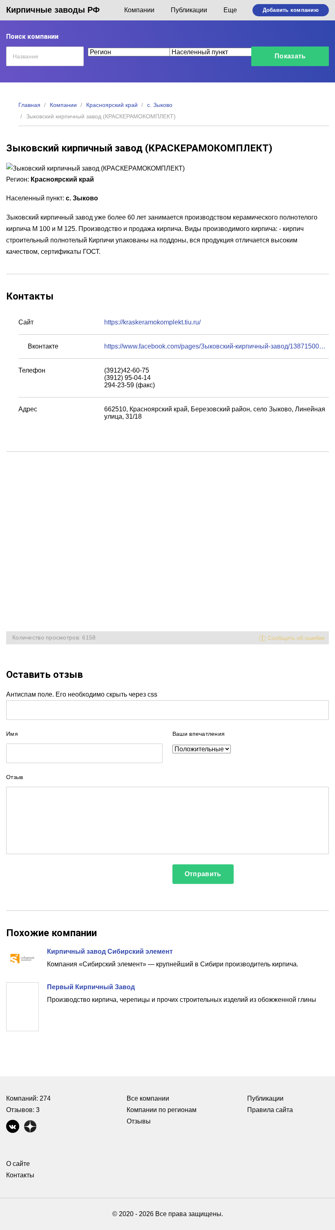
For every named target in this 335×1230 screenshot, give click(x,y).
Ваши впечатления (198, 733)
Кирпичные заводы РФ (53, 9)
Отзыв (14, 777)
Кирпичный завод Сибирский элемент (110, 951)
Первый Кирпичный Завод (91, 987)
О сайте (18, 1163)
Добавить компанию (291, 10)
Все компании (148, 1098)
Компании (139, 10)
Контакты (20, 1175)
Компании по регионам (162, 1109)
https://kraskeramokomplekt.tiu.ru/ (152, 322)
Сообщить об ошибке (296, 638)
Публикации (189, 10)
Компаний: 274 (28, 1098)
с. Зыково (159, 105)
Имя (12, 733)
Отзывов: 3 (23, 1109)
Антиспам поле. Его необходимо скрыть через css (81, 694)
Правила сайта (270, 1109)
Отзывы (139, 1121)
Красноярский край (112, 105)
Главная (29, 105)
